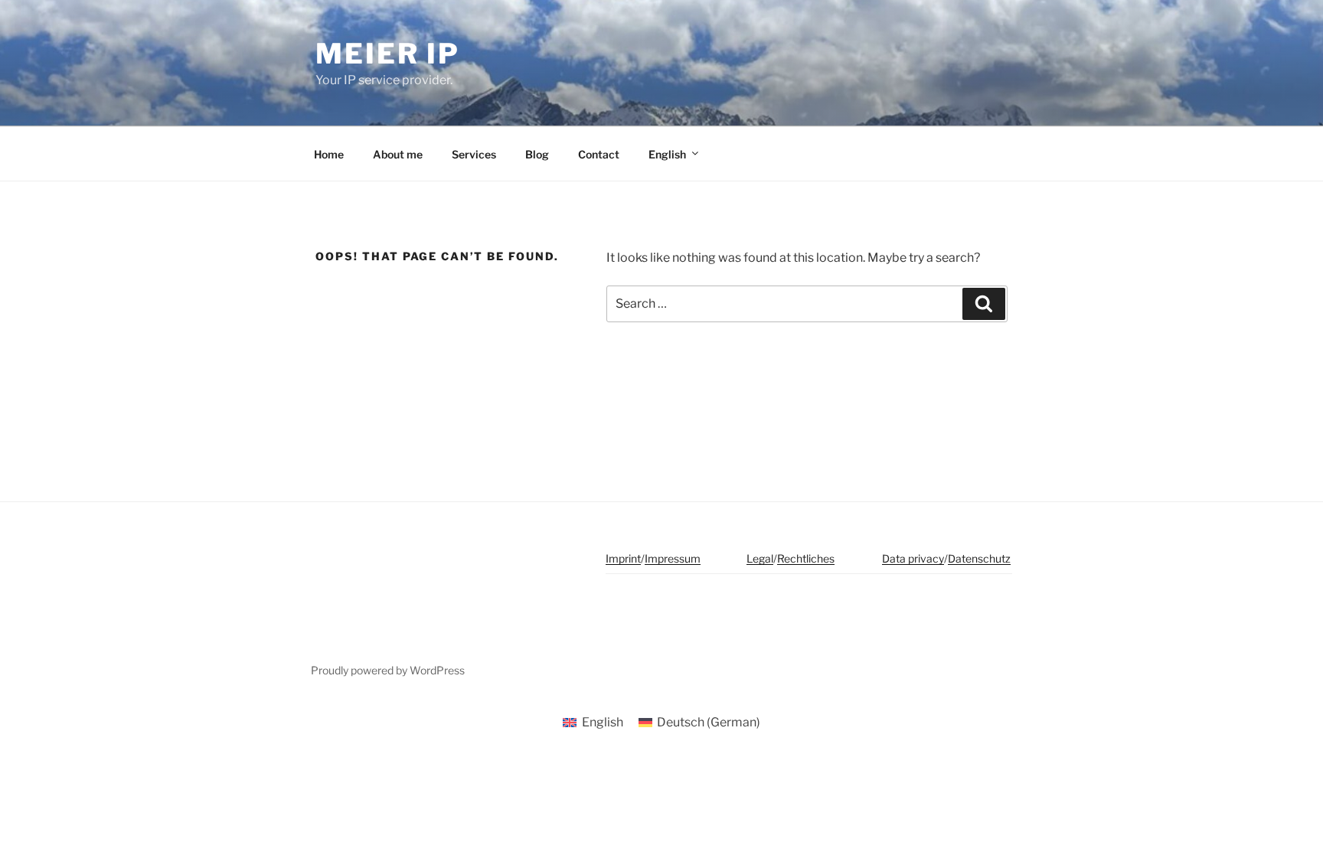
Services (474, 154)
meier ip (387, 53)
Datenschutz (979, 558)
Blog (537, 154)
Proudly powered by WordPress (388, 670)
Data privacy (913, 558)
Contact (598, 154)
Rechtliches (806, 558)
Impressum (673, 558)
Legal (759, 558)
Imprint (623, 558)
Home (329, 154)
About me (398, 154)
